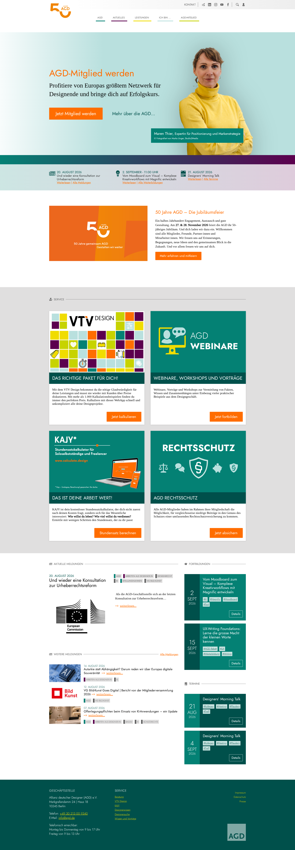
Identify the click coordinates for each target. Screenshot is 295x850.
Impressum (240, 792)
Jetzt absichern (226, 533)
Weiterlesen (63, 183)
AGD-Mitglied (189, 17)
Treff (207, 711)
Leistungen (142, 17)
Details (237, 614)
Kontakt (190, 5)
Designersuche (122, 814)
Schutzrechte (150, 721)
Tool (207, 604)
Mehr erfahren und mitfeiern (178, 256)
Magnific (215, 599)
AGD (100, 17)
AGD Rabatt (211, 648)
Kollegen (209, 706)
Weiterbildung (212, 654)
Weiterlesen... (128, 606)
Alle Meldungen (82, 183)
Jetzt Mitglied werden (76, 113)
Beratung (119, 797)
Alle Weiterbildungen (150, 183)
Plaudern (235, 706)
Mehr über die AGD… (133, 113)
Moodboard (231, 599)
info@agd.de (67, 818)
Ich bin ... (165, 17)
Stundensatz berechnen (118, 533)
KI (117, 580)
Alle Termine (211, 179)
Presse (243, 801)
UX (222, 648)
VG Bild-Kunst (154, 580)
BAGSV (129, 721)
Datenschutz (240, 797)
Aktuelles (119, 17)
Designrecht (165, 576)
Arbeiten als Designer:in (139, 576)
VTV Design (121, 801)
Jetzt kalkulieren (124, 416)
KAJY (117, 805)
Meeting (222, 706)
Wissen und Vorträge (125, 818)
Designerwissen (122, 810)
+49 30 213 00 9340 (74, 813)
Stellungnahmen (132, 580)
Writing (228, 654)
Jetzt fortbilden (226, 416)
